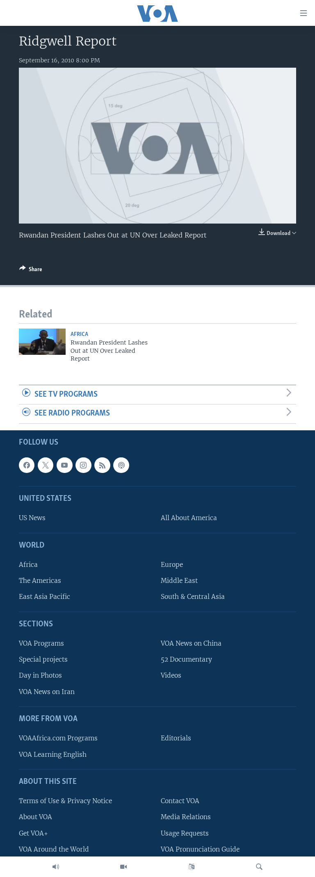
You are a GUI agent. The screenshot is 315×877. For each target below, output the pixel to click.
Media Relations (186, 817)
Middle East (179, 581)
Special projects (43, 659)
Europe (172, 565)
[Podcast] (121, 465)
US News (32, 518)
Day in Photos (40, 676)
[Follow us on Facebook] (26, 465)
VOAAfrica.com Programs (58, 738)
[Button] (30, 271)
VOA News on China (191, 643)
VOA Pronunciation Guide (200, 849)
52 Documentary (186, 659)
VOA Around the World (54, 849)
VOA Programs (41, 643)
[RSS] (102, 465)
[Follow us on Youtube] (64, 465)
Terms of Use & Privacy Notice (65, 801)
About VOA (35, 817)
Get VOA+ (33, 833)
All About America (189, 518)
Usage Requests (185, 833)
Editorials (176, 738)
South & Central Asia (193, 597)
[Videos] (123, 866)
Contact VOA (180, 801)
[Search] (259, 866)
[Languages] (191, 866)
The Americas (40, 581)
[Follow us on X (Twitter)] (45, 465)
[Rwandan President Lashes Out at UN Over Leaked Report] (42, 342)
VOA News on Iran (47, 692)
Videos (171, 676)
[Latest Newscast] (55, 866)
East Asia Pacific (44, 597)
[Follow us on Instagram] (83, 465)
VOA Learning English (53, 754)
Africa (79, 334)
